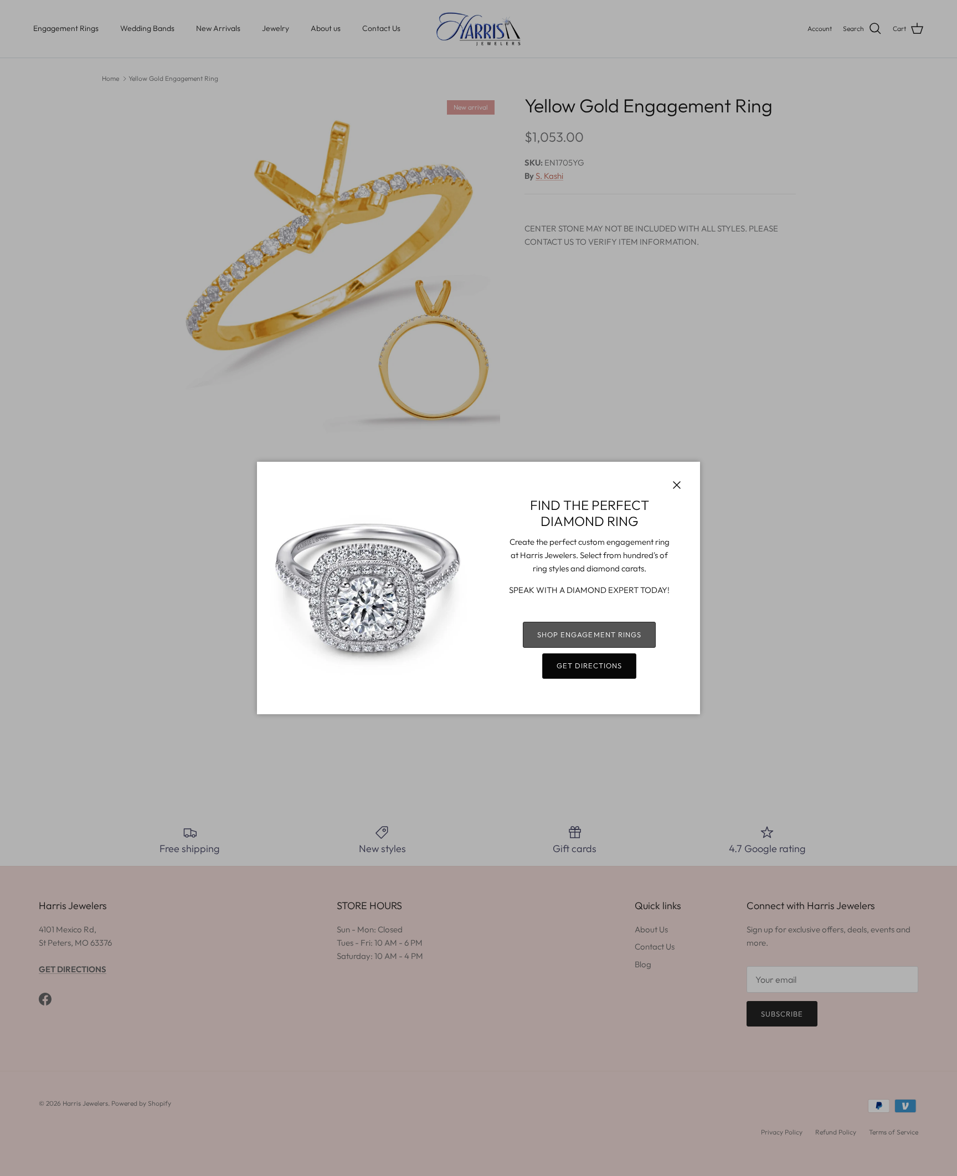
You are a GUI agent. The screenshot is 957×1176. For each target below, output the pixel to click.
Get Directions (589, 665)
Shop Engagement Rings (589, 634)
